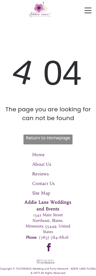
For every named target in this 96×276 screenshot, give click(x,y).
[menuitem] (48, 154)
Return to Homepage (48, 138)
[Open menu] (88, 10)
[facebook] (49, 248)
